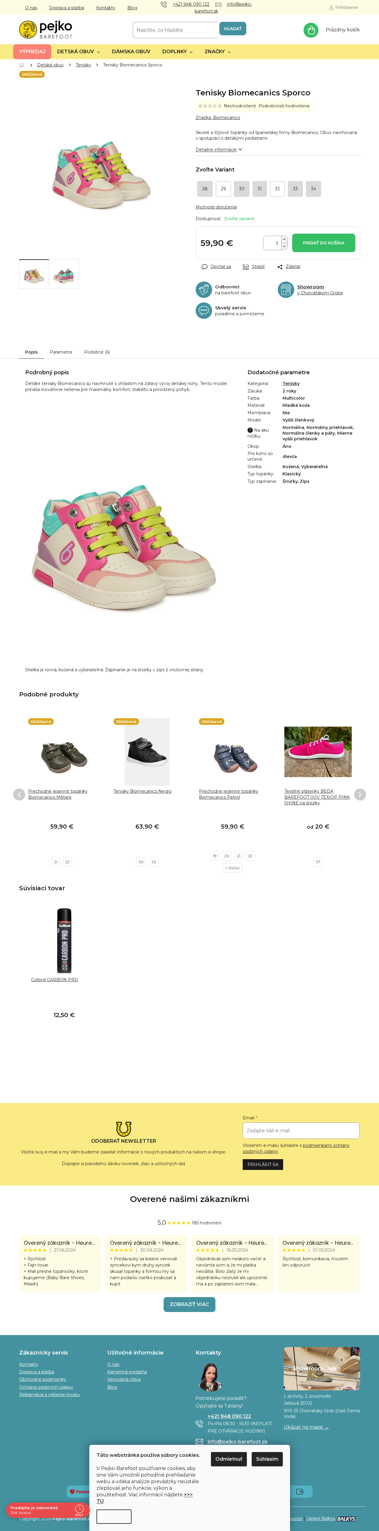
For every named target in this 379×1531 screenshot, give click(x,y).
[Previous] (19, 794)
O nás (31, 7)
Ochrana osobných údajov (46, 1387)
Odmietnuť (228, 1459)
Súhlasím (267, 1459)
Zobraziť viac (189, 1304)
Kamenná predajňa (127, 1372)
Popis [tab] (31, 352)
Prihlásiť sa (262, 1164)
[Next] (360, 794)
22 (67, 861)
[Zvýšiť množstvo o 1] (284, 239)
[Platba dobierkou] (299, 1491)
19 (215, 855)
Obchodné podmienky (42, 1379)
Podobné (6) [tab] (97, 352)
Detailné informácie (216, 149)
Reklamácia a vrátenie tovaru (49, 1394)
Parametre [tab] (61, 352)
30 (141, 861)
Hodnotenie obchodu (189, 1199)
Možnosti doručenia (216, 207)
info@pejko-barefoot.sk (238, 1442)
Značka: (218, 117)
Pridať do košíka (323, 243)
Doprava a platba (66, 7)
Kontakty (105, 7)
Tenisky (291, 383)
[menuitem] (32, 51)
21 (56, 861)
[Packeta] (79, 1491)
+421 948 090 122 (229, 1416)
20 (226, 855)
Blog (132, 7)
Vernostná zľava (124, 1379)
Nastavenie (114, 1516)
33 (153, 861)
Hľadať (232, 28)
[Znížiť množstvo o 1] (284, 246)
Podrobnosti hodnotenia (284, 106)
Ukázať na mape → (306, 1427)
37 (318, 861)
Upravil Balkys (320, 1518)
